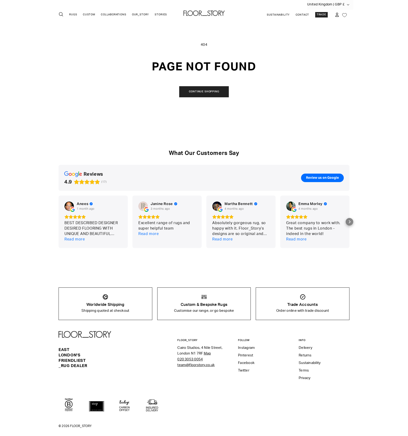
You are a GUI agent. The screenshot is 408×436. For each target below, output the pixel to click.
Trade (321, 14)
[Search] (61, 14)
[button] (349, 222)
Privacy (305, 378)
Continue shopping (204, 91)
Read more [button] (74, 239)
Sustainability (278, 15)
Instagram (246, 348)
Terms (304, 370)
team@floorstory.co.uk (196, 365)
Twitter (243, 370)
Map (207, 353)
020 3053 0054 (190, 359)
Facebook (246, 363)
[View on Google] (69, 206)
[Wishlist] (344, 15)
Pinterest (245, 355)
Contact (302, 15)
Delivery (305, 348)
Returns (305, 355)
